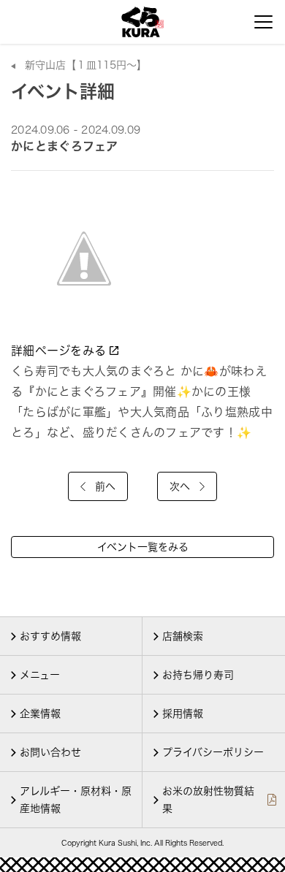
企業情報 (40, 713)
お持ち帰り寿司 (198, 675)
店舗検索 (182, 636)
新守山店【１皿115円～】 (86, 65)
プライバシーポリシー (213, 752)
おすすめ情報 (50, 636)
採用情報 (182, 713)
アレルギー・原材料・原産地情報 (76, 800)
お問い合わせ (50, 752)
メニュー (40, 675)
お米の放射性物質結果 (208, 800)
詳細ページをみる (60, 350)
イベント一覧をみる (143, 547)
